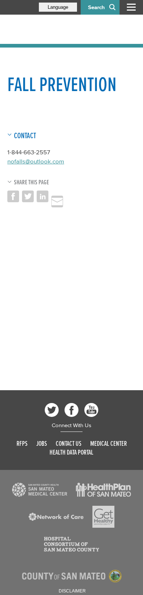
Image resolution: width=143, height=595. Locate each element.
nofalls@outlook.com (35, 161)
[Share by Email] (57, 201)
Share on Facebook (13, 196)
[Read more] (39, 490)
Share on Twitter (28, 196)
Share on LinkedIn (42, 196)
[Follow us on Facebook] (71, 410)
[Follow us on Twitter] (52, 410)
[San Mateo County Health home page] (55, 29)
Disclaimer (72, 591)
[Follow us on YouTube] (91, 410)
